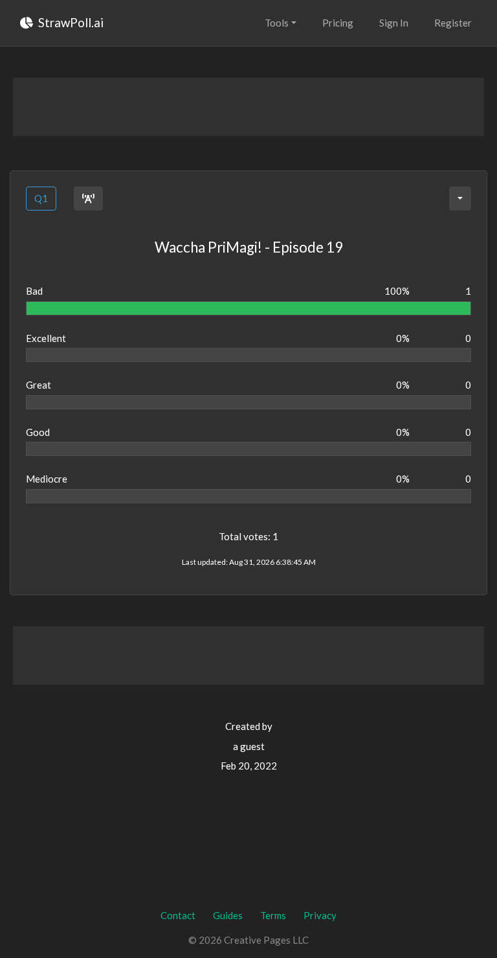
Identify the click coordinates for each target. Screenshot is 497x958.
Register (453, 23)
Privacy (320, 915)
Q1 (41, 198)
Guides (228, 915)
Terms (273, 915)
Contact (177, 915)
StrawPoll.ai (70, 22)
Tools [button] (277, 23)
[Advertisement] (248, 107)
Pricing (337, 23)
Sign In (393, 23)
